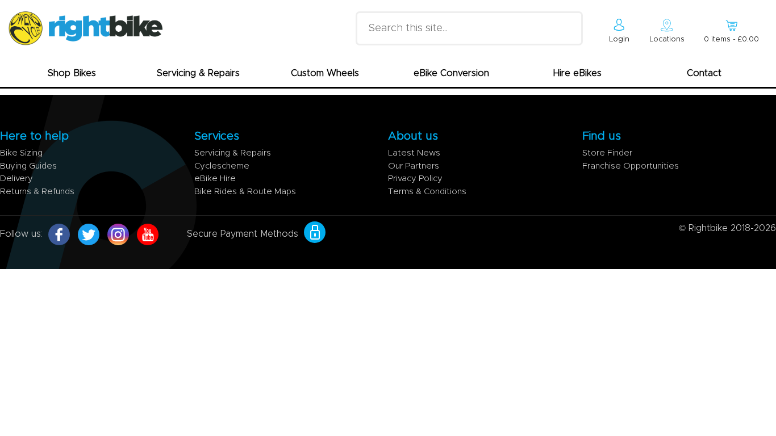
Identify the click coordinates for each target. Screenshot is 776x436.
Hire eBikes (577, 73)
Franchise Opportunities (630, 166)
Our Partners (413, 166)
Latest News (414, 153)
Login (619, 39)
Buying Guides (28, 166)
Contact (704, 73)
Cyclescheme (221, 166)
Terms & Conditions (427, 191)
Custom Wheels (325, 73)
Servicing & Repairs (198, 73)
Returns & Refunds (37, 191)
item (731, 39)
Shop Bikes (72, 73)
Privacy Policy (415, 178)
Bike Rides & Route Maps (245, 191)
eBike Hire (215, 178)
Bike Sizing (21, 153)
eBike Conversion (451, 73)
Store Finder (607, 153)
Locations (667, 39)
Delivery (16, 178)
